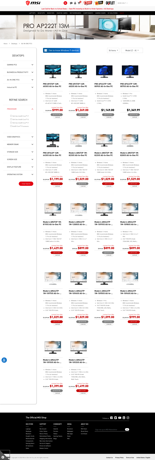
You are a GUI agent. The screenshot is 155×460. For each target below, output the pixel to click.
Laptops (28, 429)
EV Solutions (29, 446)
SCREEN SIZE (12, 159)
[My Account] (75, 3)
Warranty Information (46, 441)
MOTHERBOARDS (75, 13)
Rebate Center (44, 448)
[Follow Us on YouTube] (119, 417)
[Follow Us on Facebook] (111, 417)
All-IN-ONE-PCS (13, 80)
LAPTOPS (32, 13)
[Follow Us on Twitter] (115, 417)
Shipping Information (46, 438)
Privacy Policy (119, 457)
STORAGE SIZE (12, 152)
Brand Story (84, 431)
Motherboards (30, 438)
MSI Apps (70, 434)
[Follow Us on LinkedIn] (124, 417)
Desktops (14, 43)
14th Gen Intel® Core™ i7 (20, 116)
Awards (55, 429)
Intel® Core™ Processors (20, 126)
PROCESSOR (11, 109)
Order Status (43, 431)
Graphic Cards (30, 436)
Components (29, 441)
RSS (68, 438)
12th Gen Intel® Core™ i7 (20, 123)
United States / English (143, 457)
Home (5, 43)
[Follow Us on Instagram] (128, 417)
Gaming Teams (57, 436)
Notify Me (57, 114)
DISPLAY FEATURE (14, 167)
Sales (27, 448)
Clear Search (26, 184)
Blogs (55, 438)
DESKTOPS (41, 13)
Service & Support (45, 443)
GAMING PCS (12, 65)
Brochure (70, 429)
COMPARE (57, 117)
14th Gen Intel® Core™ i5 (20, 119)
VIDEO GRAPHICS (13, 137)
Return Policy (44, 434)
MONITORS (50, 13)
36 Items (112, 50)
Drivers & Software (45, 446)
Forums (55, 431)
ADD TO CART (56, 183)
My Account (43, 429)
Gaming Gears (30, 443)
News (68, 436)
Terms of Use (130, 457)
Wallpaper (70, 431)
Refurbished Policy (45, 436)
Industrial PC (12, 87)
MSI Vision (84, 429)
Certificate (84, 434)
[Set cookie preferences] (5, 455)
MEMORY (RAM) (13, 144)
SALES (122, 13)
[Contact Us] (70, 3)
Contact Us (109, 457)
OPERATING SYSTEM (14, 174)
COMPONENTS (88, 13)
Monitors (28, 434)
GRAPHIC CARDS (62, 13)
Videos (55, 434)
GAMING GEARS (100, 13)
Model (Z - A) (131, 50)
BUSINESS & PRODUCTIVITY (17, 72)
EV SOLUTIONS (113, 13)
